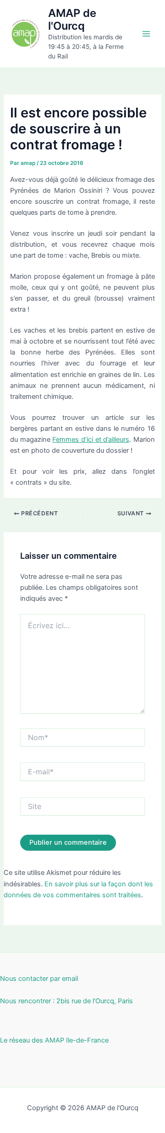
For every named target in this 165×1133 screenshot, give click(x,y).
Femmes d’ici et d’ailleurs (90, 439)
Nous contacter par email (39, 978)
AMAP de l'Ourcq (72, 19)
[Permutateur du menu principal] (146, 33)
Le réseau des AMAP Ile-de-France (54, 1040)
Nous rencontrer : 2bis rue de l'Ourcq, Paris (66, 1001)
